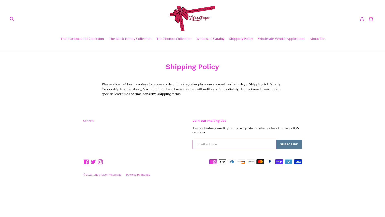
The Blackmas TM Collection (82, 39)
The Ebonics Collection (173, 39)
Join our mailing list (209, 121)
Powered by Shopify (138, 174)
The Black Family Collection (130, 39)
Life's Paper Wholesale (107, 174)
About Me (317, 39)
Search (88, 121)
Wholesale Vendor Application (281, 39)
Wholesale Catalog (210, 39)
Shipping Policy (241, 39)
